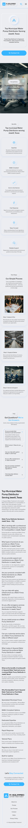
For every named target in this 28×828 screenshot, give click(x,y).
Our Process (14, 808)
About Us (14, 802)
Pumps (14, 805)
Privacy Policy (14, 818)
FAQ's (14, 815)
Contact (14, 812)
